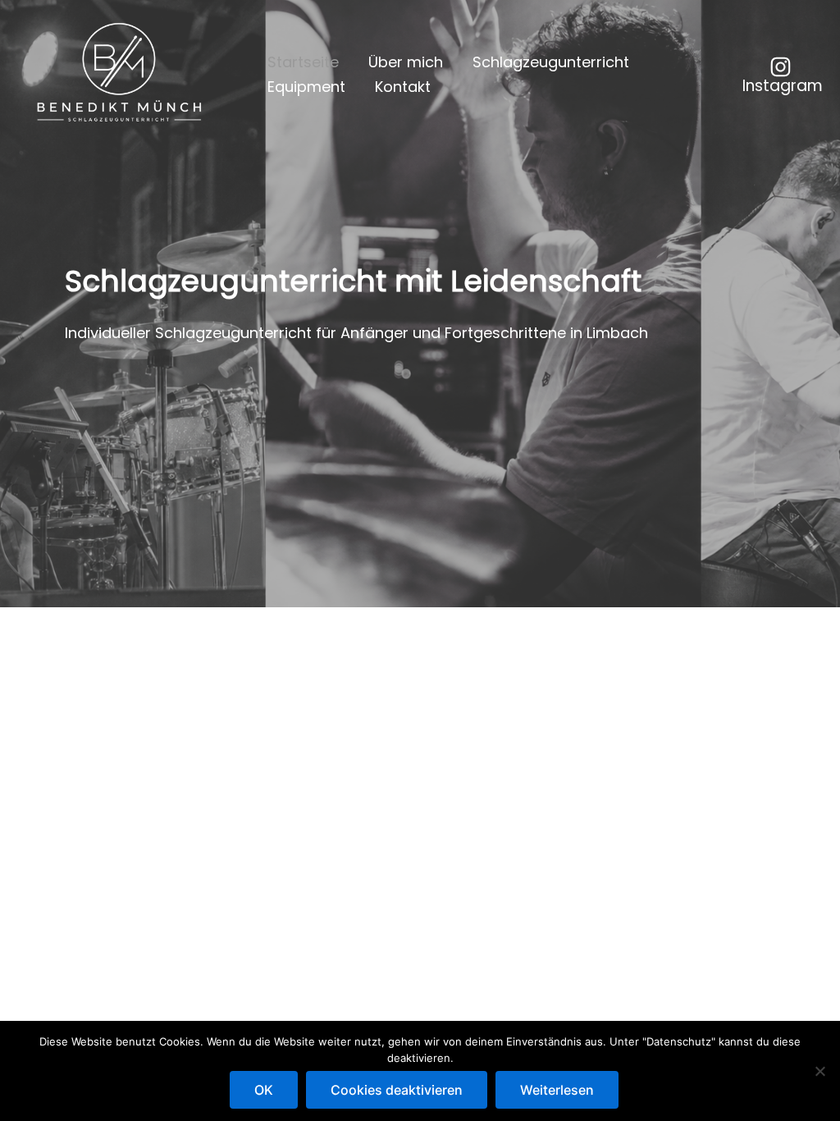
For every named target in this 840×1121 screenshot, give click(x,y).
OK (263, 1090)
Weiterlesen (557, 1090)
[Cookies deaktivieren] (819, 1071)
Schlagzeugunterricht (550, 62)
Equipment (306, 86)
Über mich (405, 62)
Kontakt (403, 86)
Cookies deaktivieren (397, 1090)
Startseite (303, 62)
